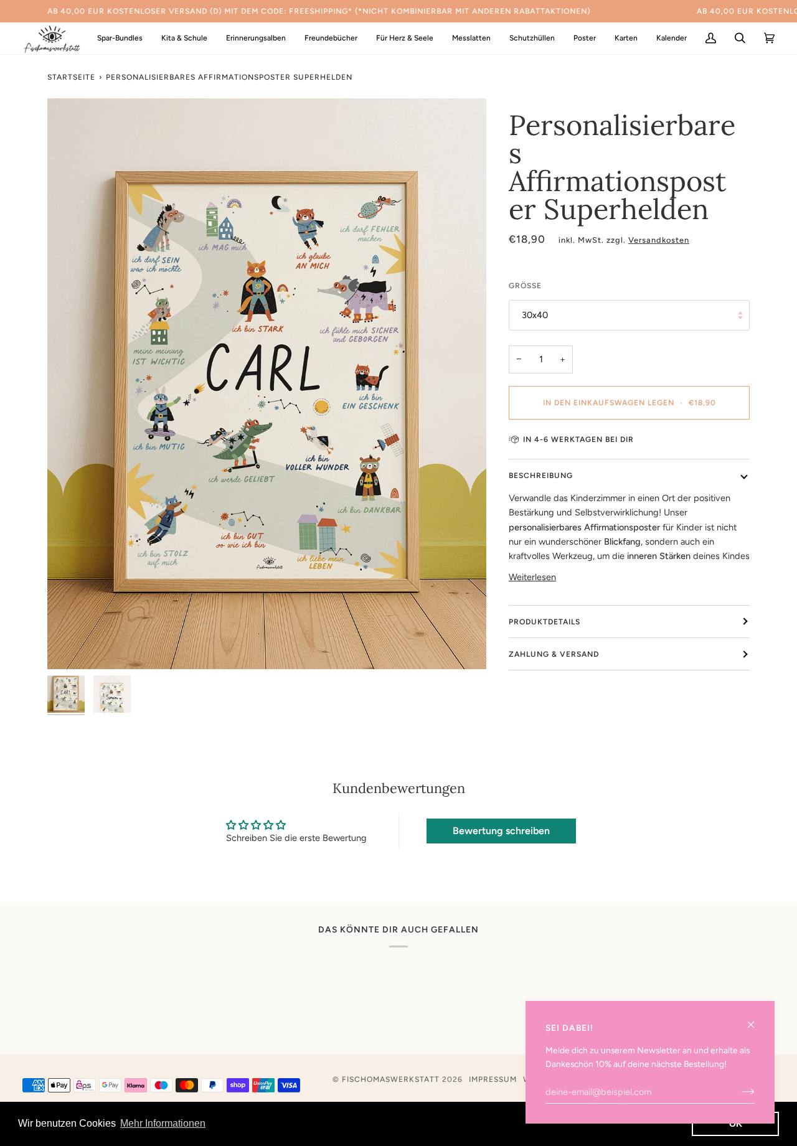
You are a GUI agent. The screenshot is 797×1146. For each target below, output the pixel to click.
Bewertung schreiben (501, 831)
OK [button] (735, 1124)
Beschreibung (541, 475)
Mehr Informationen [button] (162, 1123)
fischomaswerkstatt (391, 1079)
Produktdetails (544, 621)
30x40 (535, 315)
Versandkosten (658, 240)
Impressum (493, 1079)
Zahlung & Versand (554, 654)
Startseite (71, 77)
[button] (184, 38)
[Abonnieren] (738, 1092)
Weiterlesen (532, 577)
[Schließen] (756, 1019)
